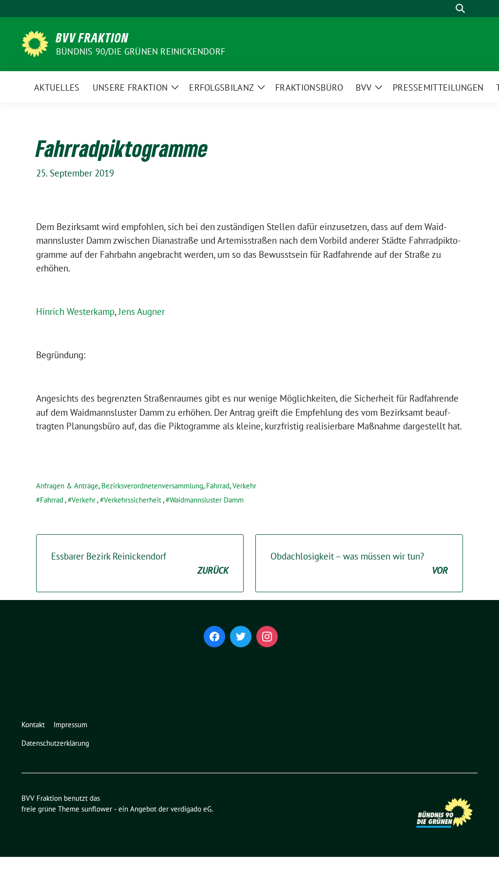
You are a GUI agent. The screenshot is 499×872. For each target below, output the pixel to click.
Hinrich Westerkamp (75, 311)
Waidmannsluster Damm (207, 499)
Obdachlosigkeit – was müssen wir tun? (359, 563)
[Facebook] (214, 636)
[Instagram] (267, 636)
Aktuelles (57, 87)
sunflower (96, 809)
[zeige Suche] (460, 8)
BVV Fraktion (92, 37)
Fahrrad (218, 485)
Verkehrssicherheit (132, 499)
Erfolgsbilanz (221, 87)
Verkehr (244, 485)
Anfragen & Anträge (67, 485)
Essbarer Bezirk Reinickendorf (140, 563)
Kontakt (33, 724)
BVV (363, 87)
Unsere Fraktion (130, 87)
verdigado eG (191, 809)
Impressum (70, 724)
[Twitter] (241, 636)
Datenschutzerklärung (55, 743)
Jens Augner (141, 311)
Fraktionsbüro (309, 87)
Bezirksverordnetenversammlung (152, 485)
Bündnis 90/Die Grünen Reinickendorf (140, 51)
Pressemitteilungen (438, 87)
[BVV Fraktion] (34, 43)
